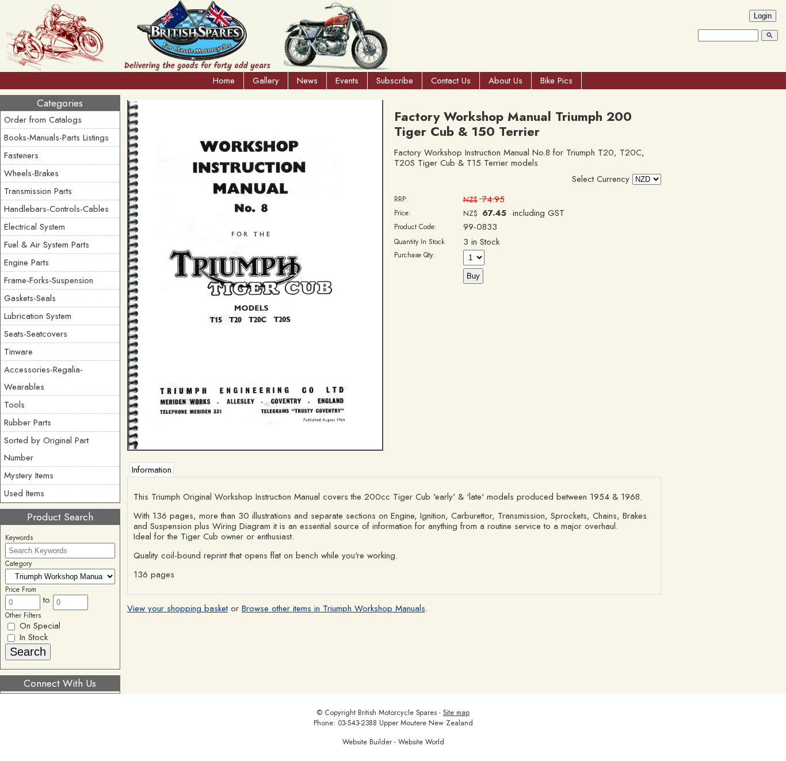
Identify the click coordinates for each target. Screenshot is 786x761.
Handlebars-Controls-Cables (56, 209)
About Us (505, 80)
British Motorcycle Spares (397, 712)
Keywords (19, 537)
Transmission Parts (38, 191)
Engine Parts (26, 262)
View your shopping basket (177, 608)
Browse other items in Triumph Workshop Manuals (333, 608)
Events (346, 80)
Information (151, 469)
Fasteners (21, 155)
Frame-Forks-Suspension (48, 280)
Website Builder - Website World (393, 742)
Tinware (18, 351)
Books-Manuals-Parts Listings (56, 137)
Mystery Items (29, 475)
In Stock (32, 637)
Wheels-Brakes (31, 173)
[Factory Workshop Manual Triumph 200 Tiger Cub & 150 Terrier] (255, 448)
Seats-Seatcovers (35, 334)
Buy (473, 276)
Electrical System (34, 226)
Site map (456, 712)
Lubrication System (37, 316)
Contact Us (451, 80)
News (307, 80)
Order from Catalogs (43, 119)
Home (224, 80)
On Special (38, 625)
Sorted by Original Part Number (46, 449)
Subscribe (394, 80)
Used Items (24, 493)
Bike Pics (556, 80)
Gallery (266, 80)
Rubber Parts (27, 422)
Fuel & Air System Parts (46, 244)
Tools (14, 404)
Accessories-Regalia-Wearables (43, 378)
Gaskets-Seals (30, 298)
